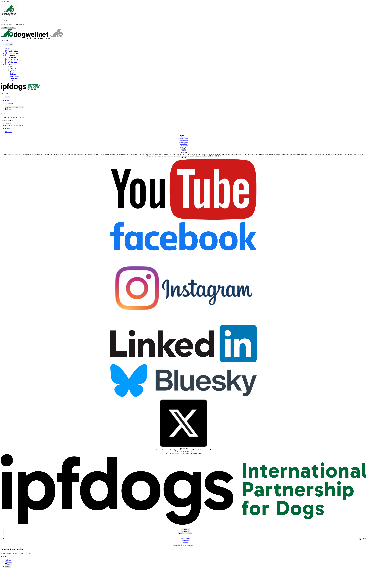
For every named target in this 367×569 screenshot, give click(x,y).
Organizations (183, 142)
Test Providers (183, 140)
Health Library (183, 138)
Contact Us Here (180, 451)
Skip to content (5, 1)
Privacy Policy (185, 538)
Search (9, 45)
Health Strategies (183, 145)
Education (183, 144)
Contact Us (8, 123)
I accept (4, 556)
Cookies (185, 542)
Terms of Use (26, 553)
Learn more (5, 27)
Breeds (183, 137)
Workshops (183, 147)
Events (183, 151)
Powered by (183, 545)
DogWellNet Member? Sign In (14, 125)
